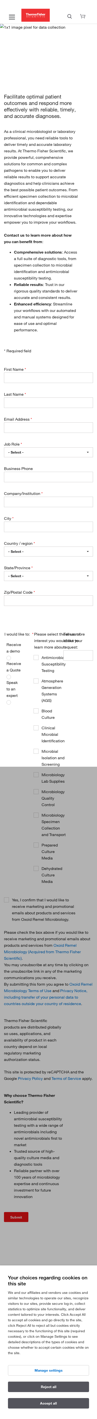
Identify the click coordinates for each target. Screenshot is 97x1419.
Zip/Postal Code (19, 592)
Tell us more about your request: (74, 641)
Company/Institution (22, 493)
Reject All (48, 1387)
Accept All (48, 1403)
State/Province (17, 567)
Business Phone (18, 468)
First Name (14, 369)
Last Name (14, 394)
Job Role (12, 444)
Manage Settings (49, 1370)
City (8, 518)
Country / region (19, 543)
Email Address (17, 419)
